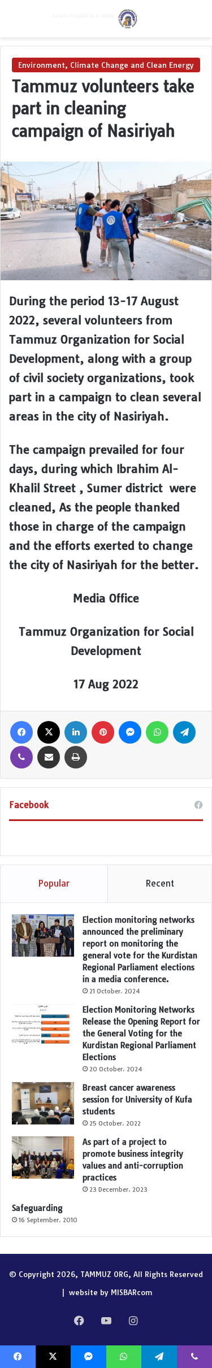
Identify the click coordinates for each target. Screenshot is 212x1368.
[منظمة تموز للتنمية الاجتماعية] (93, 18)
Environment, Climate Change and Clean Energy (106, 65)
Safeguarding (37, 1208)
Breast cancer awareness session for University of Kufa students (137, 1100)
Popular (54, 883)
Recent (159, 883)
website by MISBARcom (111, 1292)
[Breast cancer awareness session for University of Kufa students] (43, 1103)
